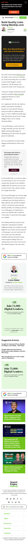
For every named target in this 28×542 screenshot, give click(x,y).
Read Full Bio (14, 275)
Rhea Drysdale (19, 94)
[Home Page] (11, 17)
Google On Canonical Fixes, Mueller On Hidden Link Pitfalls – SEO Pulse (13, 344)
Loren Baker (11, 29)
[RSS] (19, 502)
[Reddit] (15, 502)
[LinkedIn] (10, 498)
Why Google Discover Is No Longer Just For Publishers (12, 357)
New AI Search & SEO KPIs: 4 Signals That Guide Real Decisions (12, 417)
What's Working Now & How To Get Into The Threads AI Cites (13, 469)
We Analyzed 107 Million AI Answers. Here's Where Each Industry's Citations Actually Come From (12, 443)
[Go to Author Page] (3, 29)
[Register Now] (14, 406)
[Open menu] (3, 17)
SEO (3, 248)
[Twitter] (21, 498)
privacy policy (15, 330)
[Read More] (14, 430)
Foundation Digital (17, 282)
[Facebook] (17, 498)
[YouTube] (14, 498)
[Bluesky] (9, 502)
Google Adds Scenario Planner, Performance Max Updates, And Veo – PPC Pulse (13, 351)
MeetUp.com (21, 75)
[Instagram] (12, 502)
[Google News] (7, 498)
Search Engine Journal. (16, 538)
